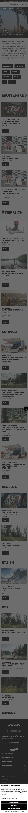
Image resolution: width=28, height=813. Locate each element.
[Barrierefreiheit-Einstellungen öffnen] (26, 408)
